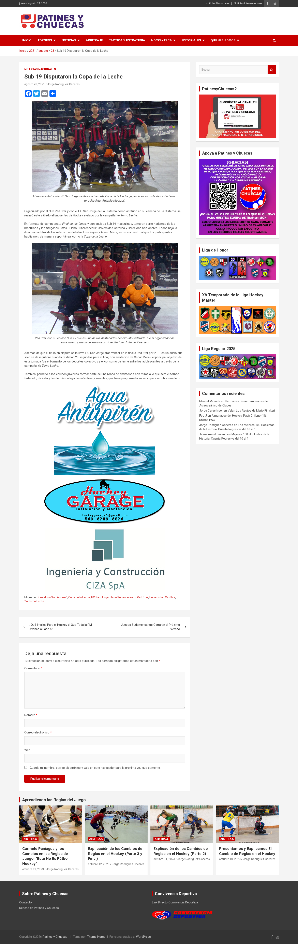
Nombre (30, 715)
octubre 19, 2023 (33, 869)
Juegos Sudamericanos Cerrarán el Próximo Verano (150, 627)
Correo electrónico (38, 732)
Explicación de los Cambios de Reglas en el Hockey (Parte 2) (180, 851)
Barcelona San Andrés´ (52, 597)
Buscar (272, 69)
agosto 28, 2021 (34, 84)
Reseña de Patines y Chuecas (39, 908)
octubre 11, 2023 (164, 859)
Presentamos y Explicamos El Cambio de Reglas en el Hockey (247, 851)
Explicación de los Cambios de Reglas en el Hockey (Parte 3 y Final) (115, 853)
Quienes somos (223, 40)
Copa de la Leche (79, 597)
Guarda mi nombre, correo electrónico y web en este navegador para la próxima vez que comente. (95, 768)
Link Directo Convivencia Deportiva (175, 902)
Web (27, 750)
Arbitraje (94, 40)
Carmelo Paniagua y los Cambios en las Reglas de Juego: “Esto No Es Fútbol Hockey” (45, 856)
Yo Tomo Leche (34, 601)
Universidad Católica (162, 597)
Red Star (142, 597)
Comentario (33, 668)
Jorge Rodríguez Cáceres (63, 84)
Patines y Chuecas (55, 937)
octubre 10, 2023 (230, 859)
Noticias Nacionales (217, 3)
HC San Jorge (100, 597)
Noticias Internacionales (248, 3)
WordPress (143, 937)
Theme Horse (96, 937)
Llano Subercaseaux (123, 597)
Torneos (45, 40)
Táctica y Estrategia (127, 40)
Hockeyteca (161, 40)
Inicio (26, 40)
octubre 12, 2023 (98, 864)
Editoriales (191, 40)
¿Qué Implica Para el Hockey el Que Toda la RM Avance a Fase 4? (60, 627)
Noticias (69, 40)
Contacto (25, 902)
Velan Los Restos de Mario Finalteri (251, 410)
